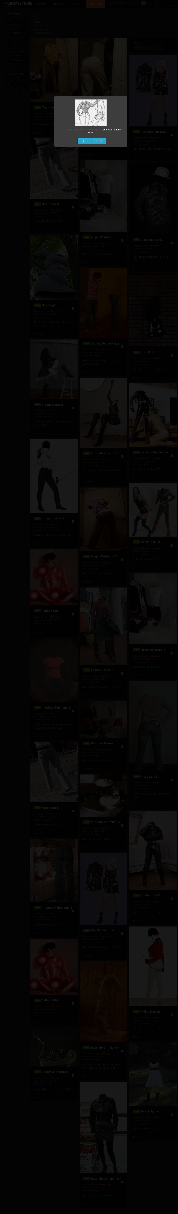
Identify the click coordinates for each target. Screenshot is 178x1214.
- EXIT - (99, 141)
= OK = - (86, 141)
